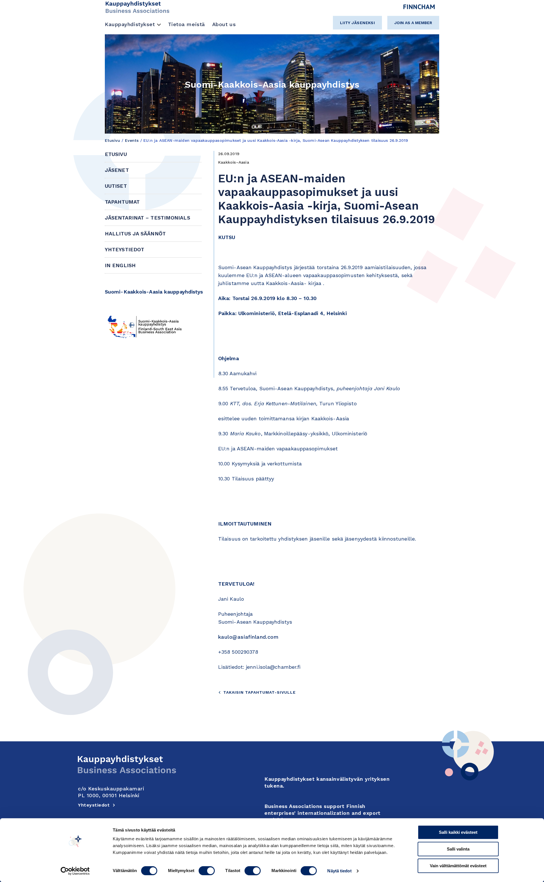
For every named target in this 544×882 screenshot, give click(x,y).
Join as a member (413, 22)
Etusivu (112, 140)
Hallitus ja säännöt (135, 234)
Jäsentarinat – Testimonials (147, 218)
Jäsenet (117, 170)
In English (120, 265)
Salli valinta (458, 849)
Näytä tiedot (339, 870)
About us (224, 24)
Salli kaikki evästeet (458, 832)
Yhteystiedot (124, 249)
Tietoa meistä (186, 24)
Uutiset (116, 186)
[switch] (207, 870)
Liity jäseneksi (357, 22)
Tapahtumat (122, 202)
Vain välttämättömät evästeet (458, 865)
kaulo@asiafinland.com (248, 637)
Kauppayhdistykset (130, 24)
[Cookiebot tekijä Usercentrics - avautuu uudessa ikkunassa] (75, 871)
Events (132, 140)
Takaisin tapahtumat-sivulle (259, 692)
